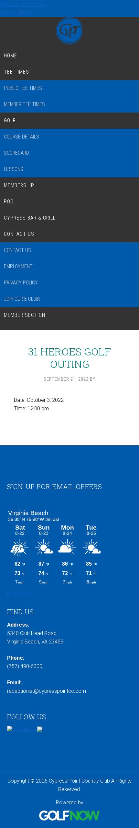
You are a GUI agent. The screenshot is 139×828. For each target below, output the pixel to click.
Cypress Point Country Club (69, 30)
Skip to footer (15, 12)
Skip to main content (23, 4)
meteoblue (19, 594)
